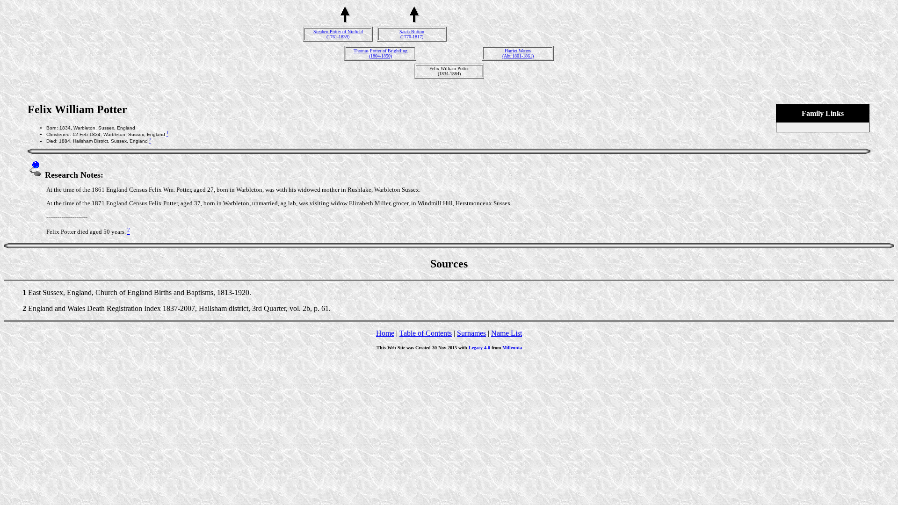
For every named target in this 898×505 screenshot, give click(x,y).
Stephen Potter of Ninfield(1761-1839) (338, 34)
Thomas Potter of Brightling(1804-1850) (380, 53)
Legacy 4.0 (479, 347)
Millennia (512, 347)
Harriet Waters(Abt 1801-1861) (518, 53)
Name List (506, 333)
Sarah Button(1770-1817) (411, 34)
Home (385, 333)
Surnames (471, 333)
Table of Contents (425, 333)
